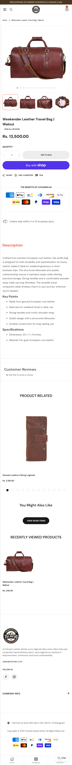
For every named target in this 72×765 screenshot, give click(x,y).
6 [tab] (31, 87)
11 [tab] (59, 490)
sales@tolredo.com (12, 661)
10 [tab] (43, 87)
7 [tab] (34, 87)
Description (13, 245)
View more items (36, 520)
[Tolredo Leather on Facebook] (6, 676)
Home (5, 20)
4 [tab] (23, 490)
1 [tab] (17, 88)
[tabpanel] (36, 59)
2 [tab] (20, 87)
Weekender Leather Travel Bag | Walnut (18, 583)
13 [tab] (51, 87)
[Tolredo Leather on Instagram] (14, 676)
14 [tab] (54, 87)
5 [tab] (28, 87)
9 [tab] (40, 87)
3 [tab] (23, 87)
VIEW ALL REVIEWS (12, 129)
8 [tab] (37, 87)
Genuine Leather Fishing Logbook (19, 475)
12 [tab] (48, 87)
